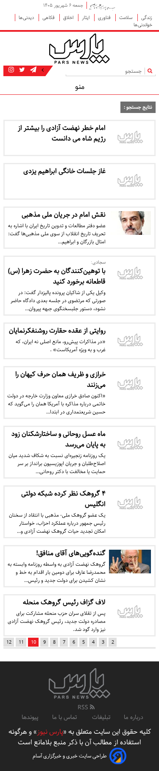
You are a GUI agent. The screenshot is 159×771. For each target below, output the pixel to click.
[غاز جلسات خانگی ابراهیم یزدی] (130, 181)
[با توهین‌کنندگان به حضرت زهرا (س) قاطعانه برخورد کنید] (130, 274)
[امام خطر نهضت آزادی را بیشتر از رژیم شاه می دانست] (130, 138)
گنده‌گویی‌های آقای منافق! (71, 553)
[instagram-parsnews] (11, 70)
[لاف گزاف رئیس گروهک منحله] (130, 612)
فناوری (105, 17)
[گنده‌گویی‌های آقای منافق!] (130, 561)
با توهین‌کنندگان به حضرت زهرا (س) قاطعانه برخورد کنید (57, 276)
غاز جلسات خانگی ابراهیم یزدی (64, 171)
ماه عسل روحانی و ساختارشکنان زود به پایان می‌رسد (58, 439)
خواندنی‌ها (143, 24)
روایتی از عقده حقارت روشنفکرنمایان (57, 330)
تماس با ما (65, 717)
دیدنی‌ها (27, 17)
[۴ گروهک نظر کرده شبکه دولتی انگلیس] (130, 504)
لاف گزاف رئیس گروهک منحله (64, 602)
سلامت (126, 17)
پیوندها (30, 717)
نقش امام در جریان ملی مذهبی (64, 214)
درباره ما (133, 717)
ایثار (86, 17)
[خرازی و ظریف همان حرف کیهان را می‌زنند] (130, 384)
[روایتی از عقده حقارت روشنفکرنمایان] (130, 341)
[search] (152, 71)
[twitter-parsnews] (21, 70)
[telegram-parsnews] (32, 70)
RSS (84, 707)
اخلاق (69, 17)
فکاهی (49, 17)
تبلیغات (101, 717)
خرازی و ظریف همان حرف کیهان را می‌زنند (60, 379)
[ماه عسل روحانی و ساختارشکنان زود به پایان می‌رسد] (130, 444)
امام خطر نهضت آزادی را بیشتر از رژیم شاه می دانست (62, 133)
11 (21, 642)
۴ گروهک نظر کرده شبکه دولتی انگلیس (63, 498)
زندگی (146, 17)
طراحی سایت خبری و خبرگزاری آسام (70, 756)
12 (8, 642)
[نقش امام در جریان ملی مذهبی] (130, 223)
